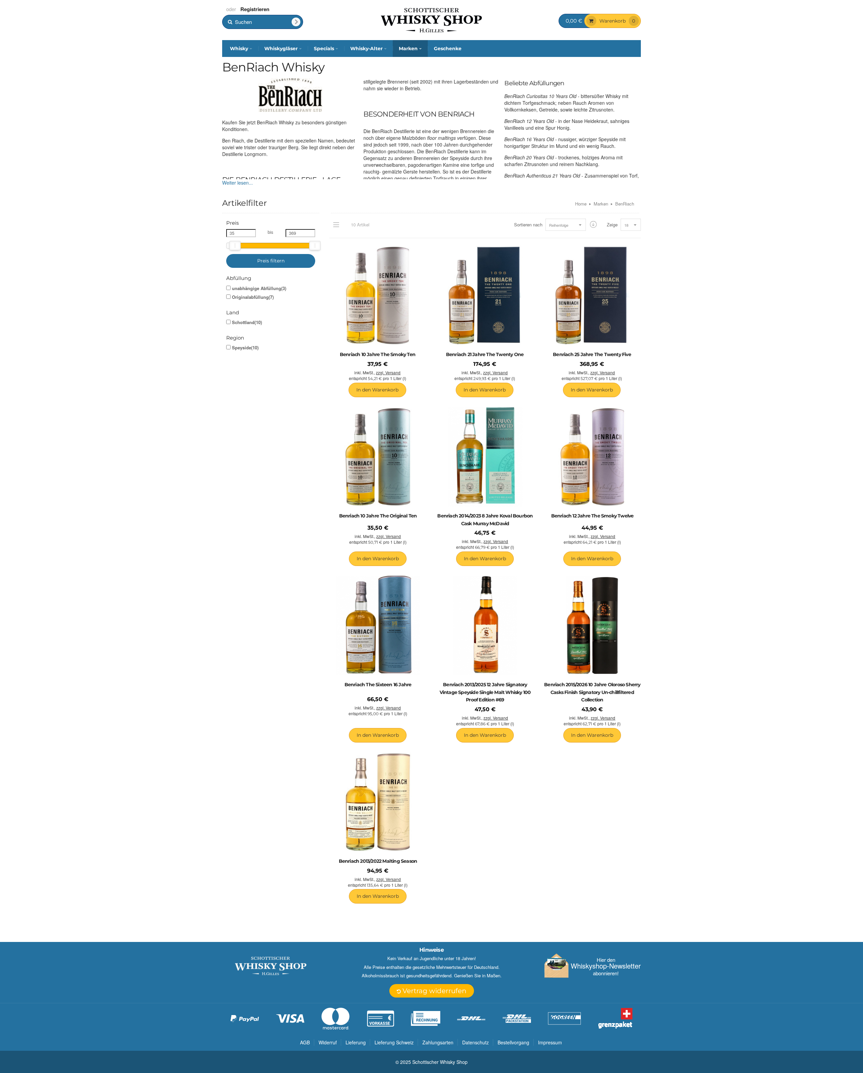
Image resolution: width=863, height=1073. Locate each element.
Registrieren (254, 9)
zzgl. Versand (388, 372)
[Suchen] (296, 22)
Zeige (612, 225)
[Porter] (431, 20)
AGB (305, 1042)
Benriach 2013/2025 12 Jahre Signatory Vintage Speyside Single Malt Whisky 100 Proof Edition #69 (485, 692)
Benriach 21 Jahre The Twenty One (485, 354)
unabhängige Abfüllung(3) (259, 288)
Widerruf (328, 1042)
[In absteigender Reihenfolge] (593, 224)
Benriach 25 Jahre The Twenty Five (592, 354)
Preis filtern (271, 261)
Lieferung (356, 1042)
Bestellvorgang (513, 1042)
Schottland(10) (247, 322)
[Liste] (336, 224)
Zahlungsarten (437, 1042)
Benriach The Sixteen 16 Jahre (378, 685)
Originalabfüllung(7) (253, 297)
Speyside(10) (245, 348)
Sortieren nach (528, 225)
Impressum (550, 1042)
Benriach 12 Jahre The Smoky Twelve (592, 516)
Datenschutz (475, 1042)
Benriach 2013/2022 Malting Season (378, 861)
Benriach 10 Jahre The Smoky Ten (377, 354)
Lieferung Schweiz (394, 1042)
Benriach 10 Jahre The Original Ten (378, 516)
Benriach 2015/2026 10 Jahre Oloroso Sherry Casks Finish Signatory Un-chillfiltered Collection (592, 692)
